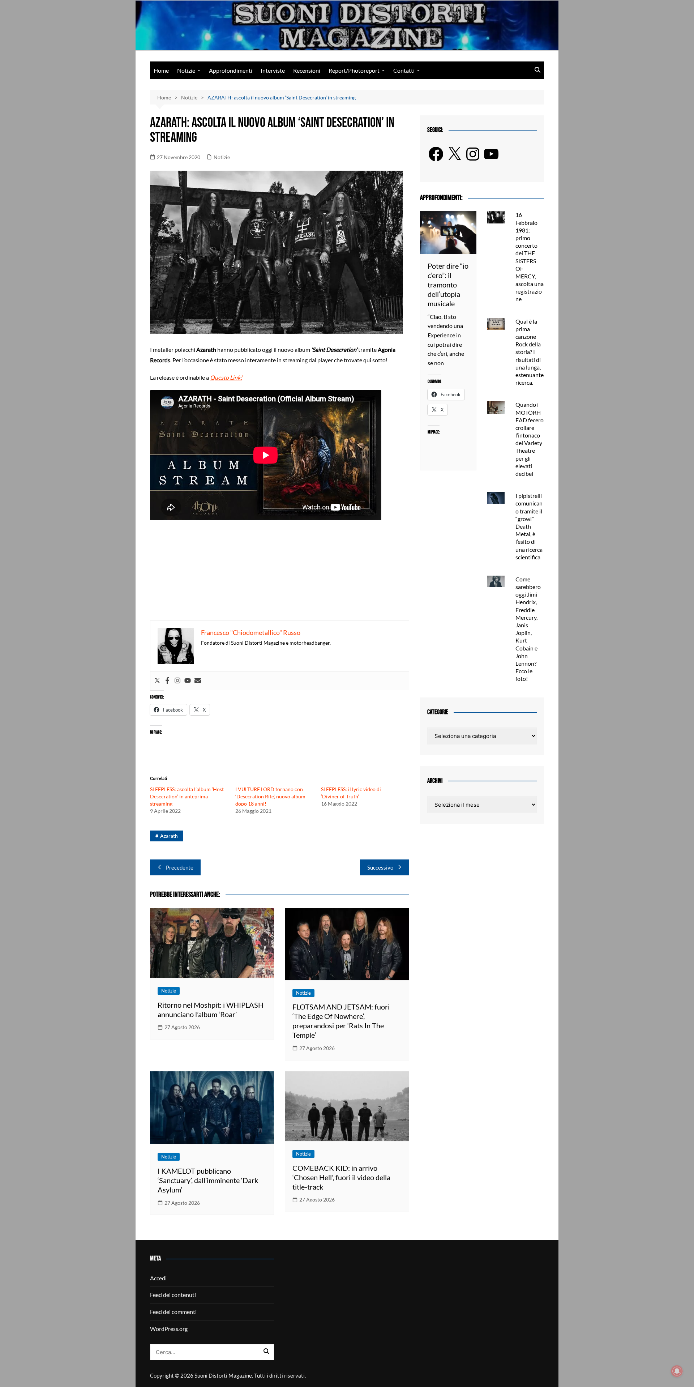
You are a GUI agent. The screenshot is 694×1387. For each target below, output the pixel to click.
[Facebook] (167, 680)
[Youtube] (187, 680)
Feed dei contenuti (173, 1294)
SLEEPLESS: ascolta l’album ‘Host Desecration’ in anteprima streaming (187, 796)
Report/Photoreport (354, 70)
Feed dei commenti (173, 1311)
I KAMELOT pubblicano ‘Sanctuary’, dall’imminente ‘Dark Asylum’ (208, 1180)
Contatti (404, 70)
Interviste (273, 70)
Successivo (380, 867)
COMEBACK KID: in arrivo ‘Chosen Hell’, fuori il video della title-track (341, 1177)
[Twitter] (157, 680)
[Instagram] (177, 680)
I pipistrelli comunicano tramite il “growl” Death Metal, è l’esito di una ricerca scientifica (529, 526)
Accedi (158, 1278)
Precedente (179, 867)
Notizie (186, 70)
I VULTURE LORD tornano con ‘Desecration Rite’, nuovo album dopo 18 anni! (270, 796)
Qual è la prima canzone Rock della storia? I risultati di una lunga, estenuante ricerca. (529, 352)
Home (161, 70)
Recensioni (306, 70)
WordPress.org (169, 1328)
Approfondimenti (230, 70)
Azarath (169, 836)
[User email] (197, 680)
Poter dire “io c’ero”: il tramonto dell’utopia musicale (448, 284)
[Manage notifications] (677, 1371)
